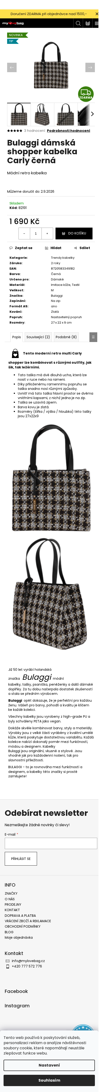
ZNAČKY (11, 893)
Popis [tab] (16, 337)
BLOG (9, 932)
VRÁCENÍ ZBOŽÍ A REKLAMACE (28, 921)
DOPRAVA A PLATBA (20, 915)
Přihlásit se (21, 858)
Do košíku (77, 233)
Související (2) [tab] (38, 337)
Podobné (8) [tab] (66, 337)
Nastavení (49, 1065)
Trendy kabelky (62, 257)
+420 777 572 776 (27, 966)
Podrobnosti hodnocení (68, 131)
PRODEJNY (13, 904)
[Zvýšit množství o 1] (47, 233)
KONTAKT (12, 910)
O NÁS (10, 899)
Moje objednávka (19, 937)
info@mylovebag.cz (28, 961)
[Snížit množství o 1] (24, 233)
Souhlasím (49, 1080)
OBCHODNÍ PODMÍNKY (23, 926)
